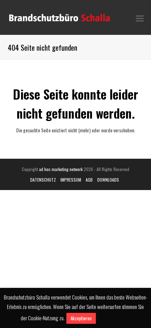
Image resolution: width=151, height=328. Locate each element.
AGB (89, 180)
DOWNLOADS (108, 180)
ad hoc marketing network (61, 169)
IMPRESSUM (70, 180)
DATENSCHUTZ (43, 180)
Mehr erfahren (113, 318)
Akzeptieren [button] (81, 318)
